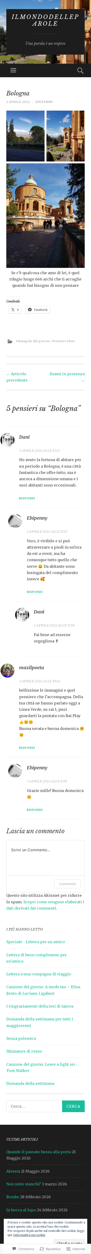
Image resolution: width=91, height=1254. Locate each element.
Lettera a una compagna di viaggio (38, 974)
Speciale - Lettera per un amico (35, 941)
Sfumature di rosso (24, 1051)
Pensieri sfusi (63, 341)
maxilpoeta (31, 667)
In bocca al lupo (21, 1210)
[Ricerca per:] (45, 1106)
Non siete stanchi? (23, 1184)
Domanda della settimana (30, 1083)
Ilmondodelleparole (45, 20)
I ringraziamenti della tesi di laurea (39, 1006)
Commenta (67, 884)
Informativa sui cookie (29, 1235)
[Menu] (13, 70)
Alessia (13, 1171)
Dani (24, 437)
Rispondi (27, 498)
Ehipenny (44, 102)
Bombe (12, 1196)
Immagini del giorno (33, 341)
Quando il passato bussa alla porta (38, 1151)
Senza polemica (21, 1038)
